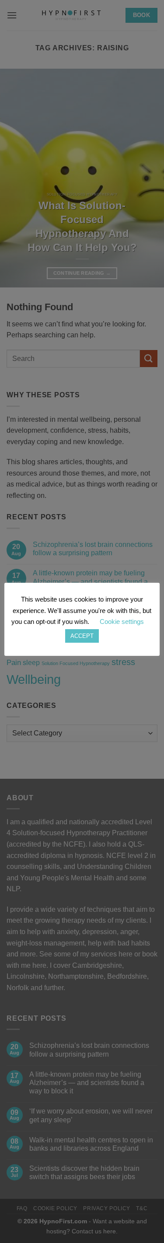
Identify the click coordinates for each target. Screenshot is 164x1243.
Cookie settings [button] (122, 621)
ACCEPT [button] (82, 636)
